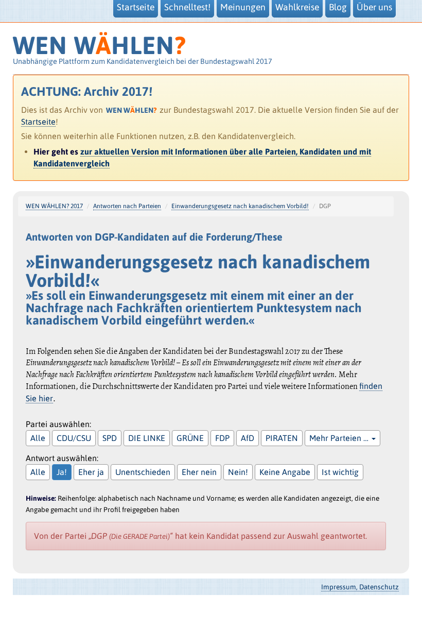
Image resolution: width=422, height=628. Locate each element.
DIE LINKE (146, 438)
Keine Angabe (284, 472)
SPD (109, 438)
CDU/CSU (74, 438)
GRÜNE (190, 438)
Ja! (62, 472)
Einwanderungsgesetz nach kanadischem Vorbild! (240, 206)
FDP (222, 438)
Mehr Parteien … (340, 438)
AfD (247, 438)
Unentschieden (142, 472)
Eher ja (91, 472)
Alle (37, 438)
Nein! (238, 472)
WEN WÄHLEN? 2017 (54, 206)
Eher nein (199, 472)
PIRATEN (282, 438)
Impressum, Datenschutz (360, 587)
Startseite (38, 121)
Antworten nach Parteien (127, 206)
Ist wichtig (340, 472)
